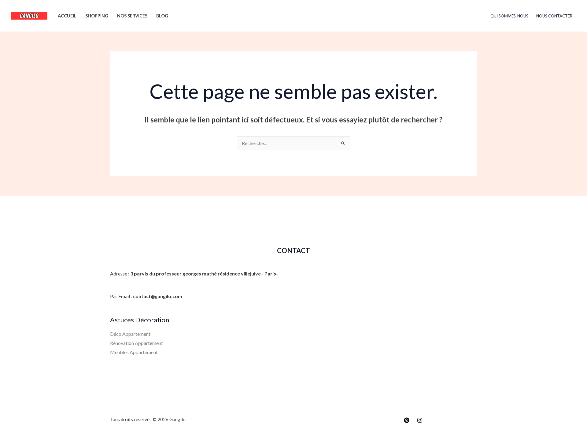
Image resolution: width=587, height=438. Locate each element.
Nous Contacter (554, 15)
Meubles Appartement (134, 352)
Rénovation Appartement (136, 343)
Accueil (67, 15)
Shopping (96, 15)
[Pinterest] (406, 420)
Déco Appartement (130, 334)
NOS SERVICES (132, 15)
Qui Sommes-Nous (509, 15)
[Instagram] (420, 420)
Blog (162, 15)
